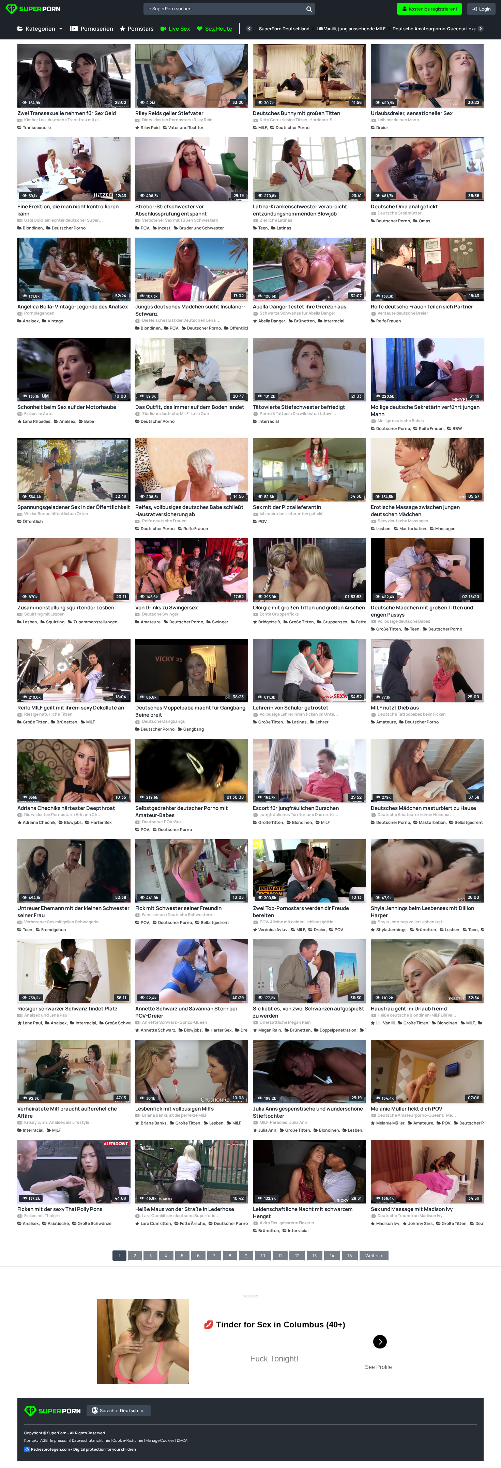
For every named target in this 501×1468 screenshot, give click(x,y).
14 (332, 1255)
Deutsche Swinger (160, 614)
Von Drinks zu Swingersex (166, 607)
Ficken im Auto (38, 414)
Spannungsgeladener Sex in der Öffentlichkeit (73, 507)
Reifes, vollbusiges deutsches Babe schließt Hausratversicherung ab (189, 511)
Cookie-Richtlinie (127, 1440)
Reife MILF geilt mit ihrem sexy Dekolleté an (70, 707)
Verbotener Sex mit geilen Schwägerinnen (63, 922)
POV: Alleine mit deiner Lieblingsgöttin (296, 922)
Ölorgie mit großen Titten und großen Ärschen (309, 607)
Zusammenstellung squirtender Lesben (65, 607)
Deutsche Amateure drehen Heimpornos (417, 815)
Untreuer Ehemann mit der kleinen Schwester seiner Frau (73, 912)
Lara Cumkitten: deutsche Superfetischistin (181, 1216)
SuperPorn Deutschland (284, 29)
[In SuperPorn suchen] (309, 9)
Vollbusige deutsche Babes (403, 621)
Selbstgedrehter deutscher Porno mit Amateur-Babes (181, 811)
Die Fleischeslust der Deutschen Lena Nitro (181, 320)
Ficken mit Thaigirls (43, 1216)
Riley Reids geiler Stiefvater (169, 113)
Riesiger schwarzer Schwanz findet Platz (67, 1008)
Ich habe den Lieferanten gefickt (291, 514)
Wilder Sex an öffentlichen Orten (56, 514)
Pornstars (141, 28)
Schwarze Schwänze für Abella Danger (297, 313)
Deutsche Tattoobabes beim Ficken (411, 714)
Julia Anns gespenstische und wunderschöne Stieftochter (308, 1112)
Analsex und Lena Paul (46, 1015)
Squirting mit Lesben (44, 614)
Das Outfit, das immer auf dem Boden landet (189, 407)
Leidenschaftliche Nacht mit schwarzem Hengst (303, 1213)
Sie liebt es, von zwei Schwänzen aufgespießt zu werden (308, 1012)
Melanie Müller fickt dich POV (406, 1108)
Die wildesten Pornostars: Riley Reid (176, 120)
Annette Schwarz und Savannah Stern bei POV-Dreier (186, 1012)
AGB (44, 1440)
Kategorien (40, 28)
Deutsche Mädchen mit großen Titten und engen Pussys (422, 611)
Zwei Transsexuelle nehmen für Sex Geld (66, 113)
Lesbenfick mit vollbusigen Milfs (174, 1108)
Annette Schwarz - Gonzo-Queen (174, 1022)
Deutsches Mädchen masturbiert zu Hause (423, 808)
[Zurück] (249, 29)
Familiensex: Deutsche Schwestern (176, 915)
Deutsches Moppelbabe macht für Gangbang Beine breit (190, 711)
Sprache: (119, 1410)
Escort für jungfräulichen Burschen (296, 808)
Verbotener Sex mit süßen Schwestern (179, 220)
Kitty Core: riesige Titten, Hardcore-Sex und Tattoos (299, 120)
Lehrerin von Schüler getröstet (291, 707)
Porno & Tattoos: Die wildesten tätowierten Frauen (299, 414)
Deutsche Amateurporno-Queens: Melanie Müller (417, 1115)
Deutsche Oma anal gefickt (404, 206)
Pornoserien (97, 28)
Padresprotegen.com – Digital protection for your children (83, 1449)
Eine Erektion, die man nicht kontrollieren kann (68, 210)
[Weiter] (480, 29)
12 (297, 1255)
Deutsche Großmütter (399, 213)
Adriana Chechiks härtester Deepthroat (66, 808)
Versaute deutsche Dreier (402, 313)
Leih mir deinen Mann (398, 120)
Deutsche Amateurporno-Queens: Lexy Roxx (440, 29)
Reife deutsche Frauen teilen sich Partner (422, 306)
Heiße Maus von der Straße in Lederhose (184, 1209)
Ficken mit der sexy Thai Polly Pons (59, 1209)
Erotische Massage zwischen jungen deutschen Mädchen (415, 511)
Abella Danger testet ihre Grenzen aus (299, 306)
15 (350, 1255)
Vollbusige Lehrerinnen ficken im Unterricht (299, 714)
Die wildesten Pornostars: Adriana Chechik (63, 815)
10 (263, 1255)
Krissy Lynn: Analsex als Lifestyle (56, 1122)
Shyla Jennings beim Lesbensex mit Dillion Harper (422, 912)
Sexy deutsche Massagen (402, 521)
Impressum (60, 1440)
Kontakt (31, 1440)
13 (315, 1255)
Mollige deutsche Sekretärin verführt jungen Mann (425, 410)
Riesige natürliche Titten (48, 714)
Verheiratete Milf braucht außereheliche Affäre (67, 1112)
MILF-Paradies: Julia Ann (283, 1122)
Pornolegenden (39, 313)
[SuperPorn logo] (32, 10)
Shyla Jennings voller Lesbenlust (409, 922)
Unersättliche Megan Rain (285, 1022)
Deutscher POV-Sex (161, 822)
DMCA (182, 1440)
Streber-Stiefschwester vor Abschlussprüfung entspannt (171, 210)
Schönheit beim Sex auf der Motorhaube (66, 407)
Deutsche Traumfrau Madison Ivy (410, 1216)
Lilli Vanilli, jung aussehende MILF (351, 29)
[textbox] (223, 8)
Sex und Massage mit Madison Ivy (412, 1209)
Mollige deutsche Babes (400, 421)
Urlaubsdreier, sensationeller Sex (412, 113)
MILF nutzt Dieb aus (395, 707)
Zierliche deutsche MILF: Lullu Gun (175, 414)
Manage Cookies (160, 1440)
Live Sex (179, 28)
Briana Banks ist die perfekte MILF (174, 1115)
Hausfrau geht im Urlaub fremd (409, 1008)
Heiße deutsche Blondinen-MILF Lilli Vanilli (417, 1015)
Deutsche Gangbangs (163, 721)
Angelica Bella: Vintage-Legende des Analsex (72, 306)
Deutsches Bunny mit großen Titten (296, 113)
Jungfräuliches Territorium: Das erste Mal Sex (299, 815)
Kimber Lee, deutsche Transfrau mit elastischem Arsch (63, 120)
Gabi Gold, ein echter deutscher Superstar (63, 220)
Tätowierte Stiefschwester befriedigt (299, 407)
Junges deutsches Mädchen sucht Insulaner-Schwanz (190, 310)
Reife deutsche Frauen (164, 521)
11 (280, 1255)
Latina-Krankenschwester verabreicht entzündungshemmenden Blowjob (300, 210)
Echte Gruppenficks (279, 614)
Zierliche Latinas (275, 220)
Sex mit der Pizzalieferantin (287, 507)
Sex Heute (218, 28)
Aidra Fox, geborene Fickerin (286, 1223)
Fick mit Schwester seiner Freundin (178, 908)
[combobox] (229, 9)
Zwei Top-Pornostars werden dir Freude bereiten (301, 912)
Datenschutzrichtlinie (91, 1440)
